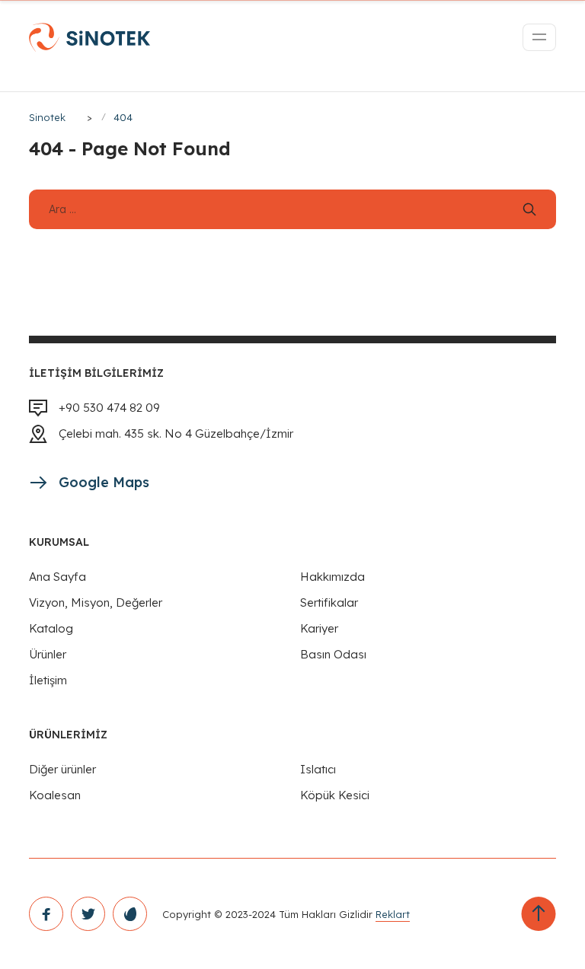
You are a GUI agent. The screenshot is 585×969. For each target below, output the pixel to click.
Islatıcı (318, 769)
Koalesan (55, 795)
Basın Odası (333, 654)
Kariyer (319, 628)
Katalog (51, 628)
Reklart (393, 914)
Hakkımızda (332, 576)
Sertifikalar (329, 602)
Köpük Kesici (334, 795)
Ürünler (47, 654)
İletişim (48, 680)
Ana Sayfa (57, 576)
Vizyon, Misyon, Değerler (95, 602)
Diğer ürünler (62, 769)
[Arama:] (292, 209)
